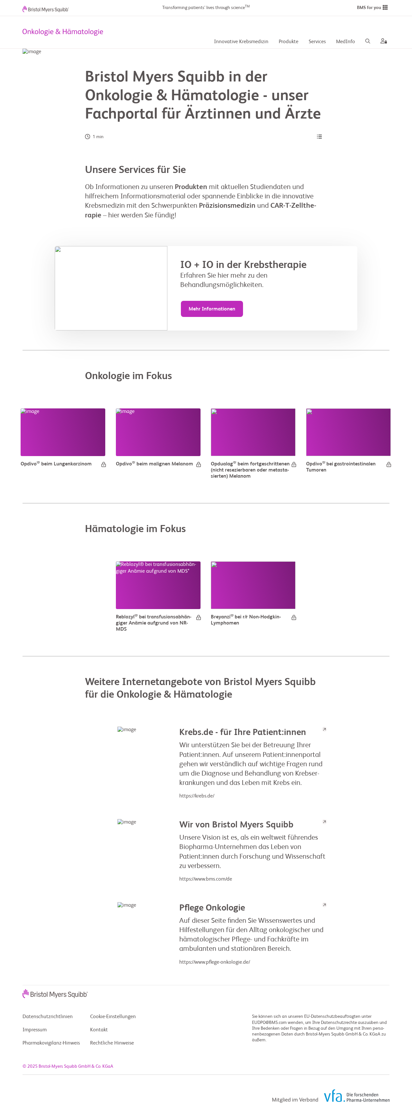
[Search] (367, 42)
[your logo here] (63, 32)
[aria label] (382, 42)
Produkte (288, 41)
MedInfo (345, 41)
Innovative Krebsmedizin (241, 41)
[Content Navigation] (319, 137)
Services (317, 41)
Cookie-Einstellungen (113, 1016)
